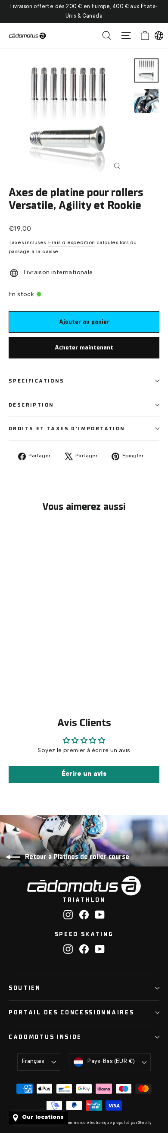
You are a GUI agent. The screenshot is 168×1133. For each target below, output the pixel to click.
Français (33, 1062)
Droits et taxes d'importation (67, 429)
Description (31, 405)
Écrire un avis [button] (84, 774)
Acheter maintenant (84, 347)
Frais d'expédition (71, 243)
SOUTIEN (25, 988)
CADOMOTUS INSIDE (45, 1037)
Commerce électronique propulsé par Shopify (108, 1123)
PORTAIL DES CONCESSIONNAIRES (71, 1012)
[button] (158, 35)
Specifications (37, 381)
